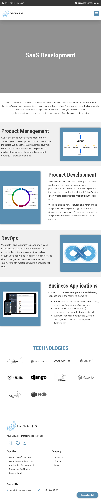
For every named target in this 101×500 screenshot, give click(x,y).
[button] (96, 13)
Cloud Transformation (20, 457)
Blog (56, 465)
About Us (58, 457)
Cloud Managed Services (21, 461)
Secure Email (15, 473)
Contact (58, 461)
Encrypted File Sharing (19, 469)
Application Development (21, 465)
